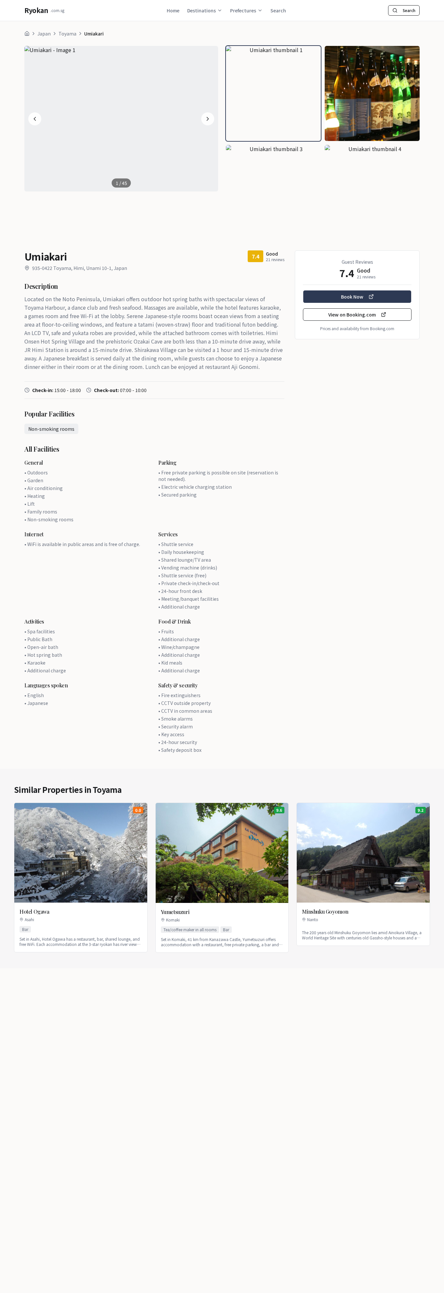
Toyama (67, 33)
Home (173, 10)
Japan (44, 33)
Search (278, 10)
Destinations (201, 10)
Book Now (352, 296)
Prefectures (243, 10)
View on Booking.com (352, 314)
